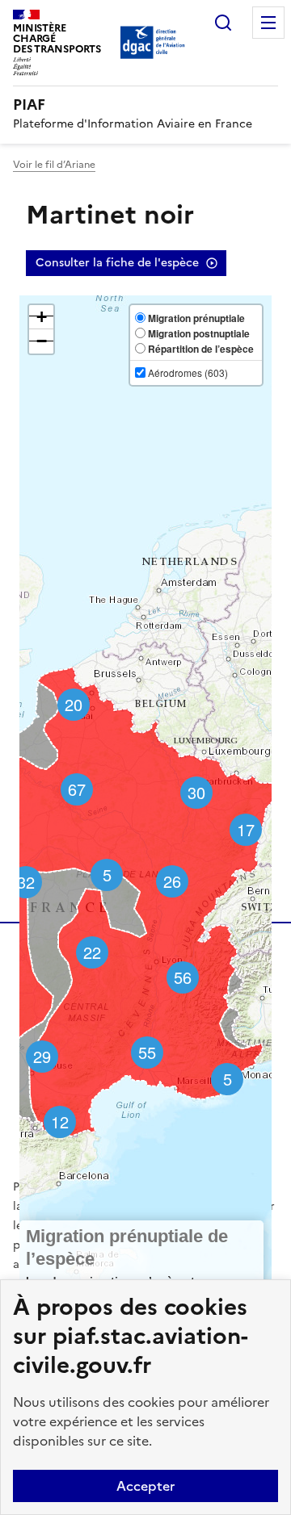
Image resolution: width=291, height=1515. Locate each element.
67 (77, 789)
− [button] (41, 341)
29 (42, 1056)
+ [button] (41, 317)
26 (172, 881)
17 (246, 829)
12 (60, 1121)
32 (26, 882)
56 (183, 977)
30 (196, 792)
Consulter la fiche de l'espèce (117, 262)
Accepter (145, 1486)
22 (92, 952)
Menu (268, 22)
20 (73, 704)
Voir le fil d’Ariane (54, 164)
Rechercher (223, 22)
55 (147, 1052)
